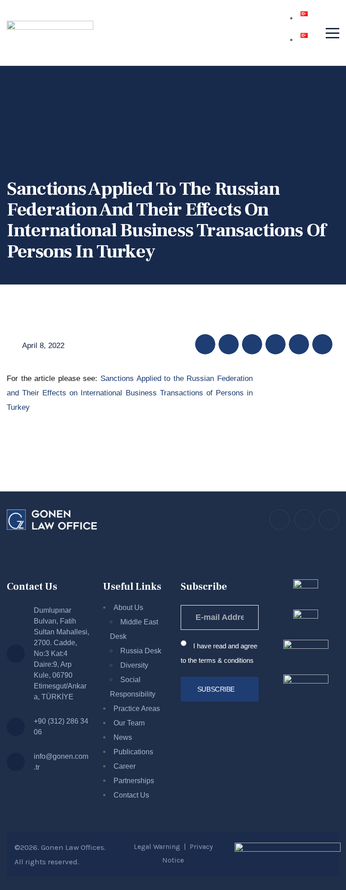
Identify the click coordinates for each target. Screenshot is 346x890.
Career (125, 766)
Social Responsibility (132, 687)
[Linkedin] (329, 519)
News (123, 737)
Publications (133, 752)
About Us (128, 607)
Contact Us (131, 795)
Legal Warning (157, 846)
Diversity (134, 665)
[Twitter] (279, 519)
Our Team (129, 723)
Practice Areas (137, 708)
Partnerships (134, 780)
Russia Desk (140, 651)
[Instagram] (304, 519)
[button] (205, 344)
